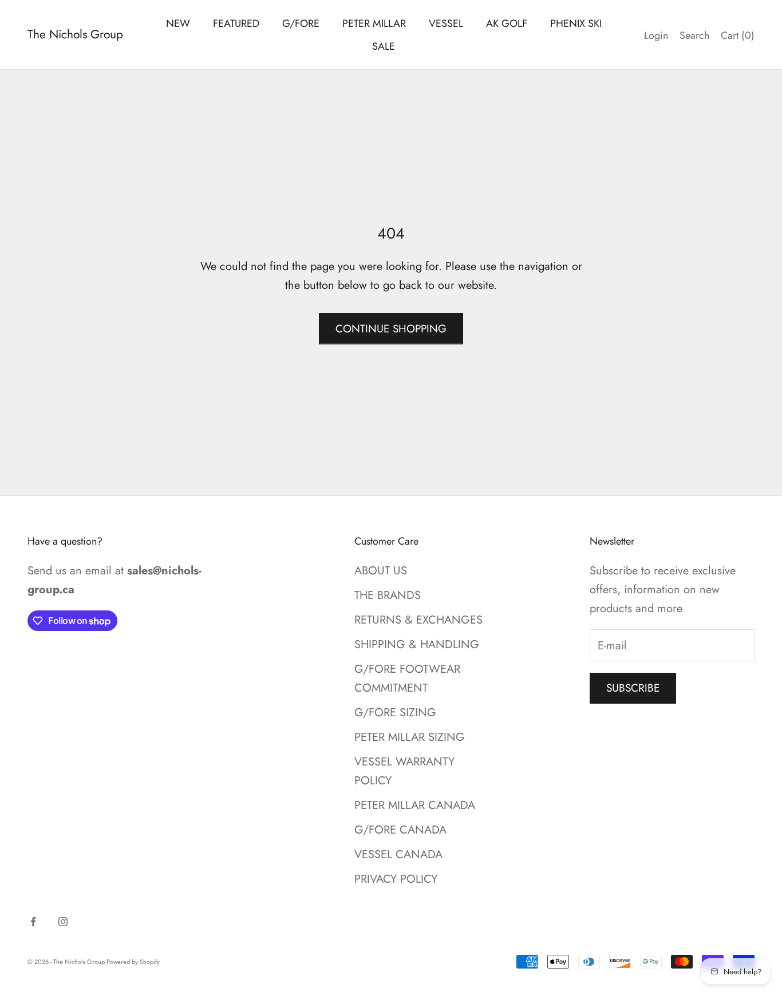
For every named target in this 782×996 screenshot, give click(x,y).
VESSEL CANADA (398, 854)
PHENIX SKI (576, 23)
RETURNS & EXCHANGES (418, 620)
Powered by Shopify (133, 961)
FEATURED (236, 23)
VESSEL (446, 23)
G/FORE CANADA (400, 830)
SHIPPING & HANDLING (416, 644)
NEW (178, 23)
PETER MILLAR (374, 23)
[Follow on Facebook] (33, 921)
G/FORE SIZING (395, 712)
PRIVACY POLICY (395, 879)
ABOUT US (380, 570)
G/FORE (300, 23)
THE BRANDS (387, 595)
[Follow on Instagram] (63, 921)
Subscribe (632, 688)
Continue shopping (391, 328)
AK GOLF (506, 23)
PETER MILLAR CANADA (414, 805)
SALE (383, 46)
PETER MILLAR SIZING (409, 737)
